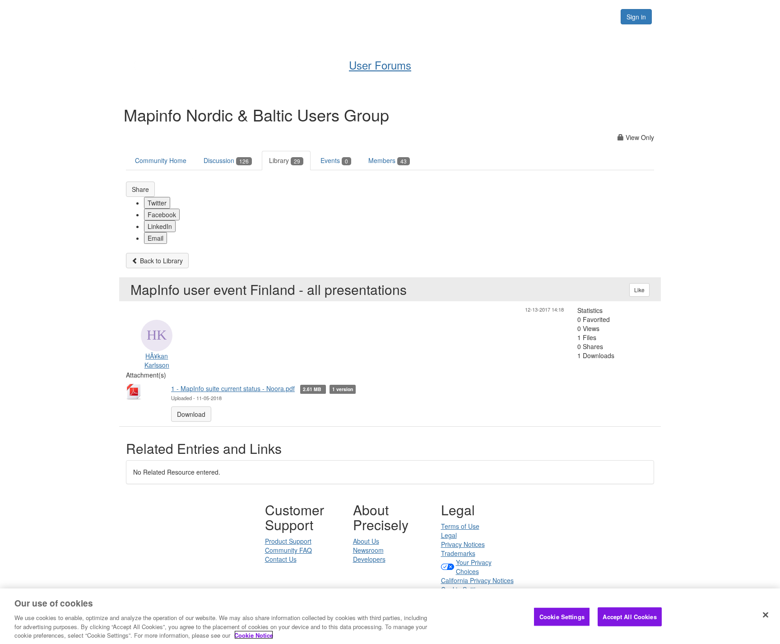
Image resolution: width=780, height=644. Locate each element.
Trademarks (458, 553)
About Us (366, 541)
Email (155, 238)
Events (334, 160)
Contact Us (281, 559)
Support (411, 16)
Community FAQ (288, 550)
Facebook (162, 214)
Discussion (226, 160)
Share (140, 189)
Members (387, 160)
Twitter (157, 202)
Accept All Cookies (629, 616)
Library (284, 160)
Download (191, 414)
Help (372, 16)
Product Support (288, 541)
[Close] (765, 615)
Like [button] (639, 290)
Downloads (460, 16)
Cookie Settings (562, 616)
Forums (508, 16)
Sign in (636, 16)
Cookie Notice (253, 634)
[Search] (603, 16)
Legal (449, 535)
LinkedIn (160, 226)
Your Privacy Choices (474, 567)
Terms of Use (460, 526)
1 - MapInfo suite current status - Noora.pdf (233, 388)
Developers (369, 559)
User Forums (380, 65)
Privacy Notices (463, 544)
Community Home (160, 160)
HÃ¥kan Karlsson (156, 360)
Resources (556, 16)
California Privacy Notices (477, 580)
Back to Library (160, 260)
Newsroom (368, 550)
